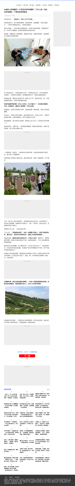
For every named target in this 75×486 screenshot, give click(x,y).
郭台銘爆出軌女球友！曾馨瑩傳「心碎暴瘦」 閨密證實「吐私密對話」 (27, 405)
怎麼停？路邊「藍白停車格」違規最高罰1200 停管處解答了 (27, 450)
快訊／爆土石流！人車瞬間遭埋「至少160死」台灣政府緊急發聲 (27, 396)
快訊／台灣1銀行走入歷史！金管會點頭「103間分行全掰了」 (27, 423)
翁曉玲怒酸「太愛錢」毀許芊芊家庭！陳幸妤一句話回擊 (42, 450)
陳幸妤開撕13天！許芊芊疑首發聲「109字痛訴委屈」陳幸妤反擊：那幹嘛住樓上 (42, 405)
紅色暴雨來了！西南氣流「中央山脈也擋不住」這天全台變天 (11, 423)
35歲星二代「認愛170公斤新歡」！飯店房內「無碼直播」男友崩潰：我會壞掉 (42, 423)
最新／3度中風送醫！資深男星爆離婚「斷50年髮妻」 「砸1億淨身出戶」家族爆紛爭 (11, 468)
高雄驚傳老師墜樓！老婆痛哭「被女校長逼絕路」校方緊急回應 (42, 441)
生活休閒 (44, 5)
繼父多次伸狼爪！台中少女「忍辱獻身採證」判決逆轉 (27, 441)
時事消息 (56, 5)
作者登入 (19, 5)
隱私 (6, 477)
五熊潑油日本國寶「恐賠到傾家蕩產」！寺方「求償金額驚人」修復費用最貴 (42, 432)
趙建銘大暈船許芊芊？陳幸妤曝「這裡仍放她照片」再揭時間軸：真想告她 (42, 395)
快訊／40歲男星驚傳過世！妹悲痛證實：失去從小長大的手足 (27, 459)
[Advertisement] (27, 82)
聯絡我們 (11, 477)
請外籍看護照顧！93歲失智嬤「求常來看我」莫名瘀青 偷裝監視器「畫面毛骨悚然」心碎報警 (42, 459)
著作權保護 (17, 477)
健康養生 (50, 5)
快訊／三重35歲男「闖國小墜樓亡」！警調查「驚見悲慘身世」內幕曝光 (11, 441)
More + (48, 389)
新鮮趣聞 (38, 5)
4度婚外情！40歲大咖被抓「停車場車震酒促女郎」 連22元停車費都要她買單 (27, 414)
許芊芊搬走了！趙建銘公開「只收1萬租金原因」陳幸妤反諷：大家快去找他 (11, 432)
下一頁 (27, 356)
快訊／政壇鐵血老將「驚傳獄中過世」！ (11, 450)
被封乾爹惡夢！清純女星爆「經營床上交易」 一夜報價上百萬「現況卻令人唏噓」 (11, 459)
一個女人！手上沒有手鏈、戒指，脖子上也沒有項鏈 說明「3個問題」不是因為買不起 (11, 396)
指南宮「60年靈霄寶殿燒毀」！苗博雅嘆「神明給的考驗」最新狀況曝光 (27, 432)
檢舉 (14, 15)
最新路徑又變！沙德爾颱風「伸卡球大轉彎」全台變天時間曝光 (11, 405)
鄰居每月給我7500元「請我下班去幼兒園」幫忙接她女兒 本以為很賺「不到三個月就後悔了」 (11, 414)
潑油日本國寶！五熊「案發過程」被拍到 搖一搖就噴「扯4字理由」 (42, 414)
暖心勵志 (32, 5)
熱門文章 (25, 5)
